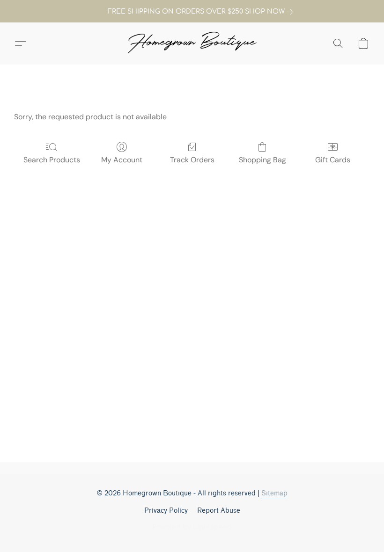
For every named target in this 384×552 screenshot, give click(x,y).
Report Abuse (218, 511)
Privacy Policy (166, 511)
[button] (192, 43)
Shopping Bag (262, 160)
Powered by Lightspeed (192, 526)
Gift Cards (332, 160)
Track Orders (192, 160)
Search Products (51, 160)
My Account (121, 160)
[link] (192, 11)
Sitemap (274, 493)
